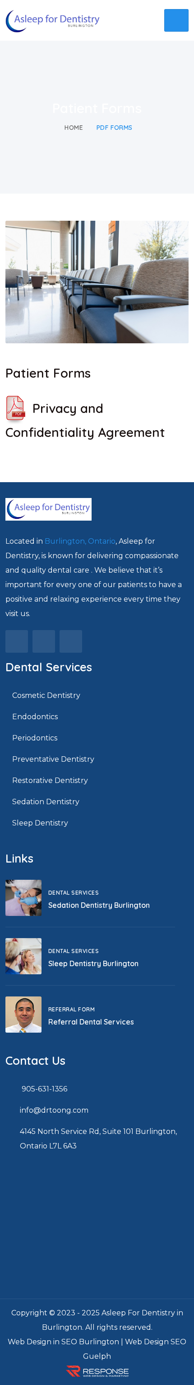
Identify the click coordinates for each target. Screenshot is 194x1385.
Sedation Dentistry (45, 801)
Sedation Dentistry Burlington (99, 905)
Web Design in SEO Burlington (63, 1342)
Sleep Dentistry (40, 823)
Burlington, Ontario (80, 541)
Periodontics (34, 738)
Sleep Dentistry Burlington (93, 963)
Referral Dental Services (91, 1021)
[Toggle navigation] (176, 20)
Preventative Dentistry (53, 759)
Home (74, 127)
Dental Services (73, 892)
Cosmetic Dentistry (46, 695)
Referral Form (71, 1009)
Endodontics (35, 716)
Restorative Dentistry (50, 780)
